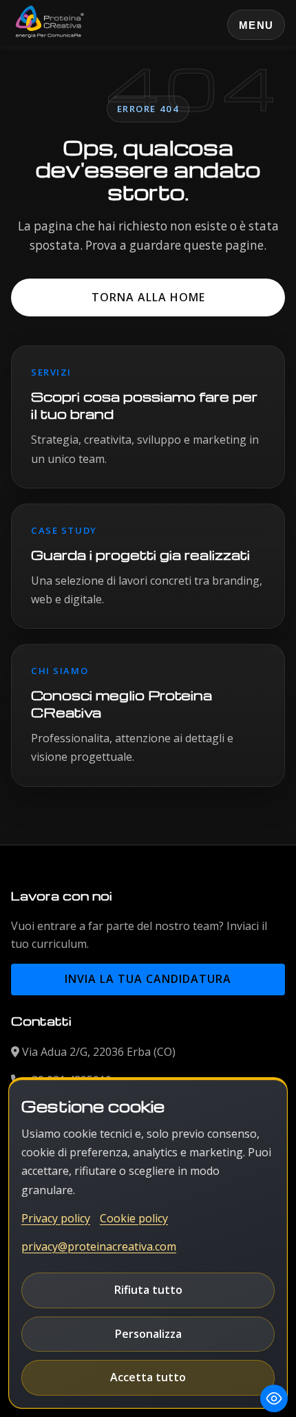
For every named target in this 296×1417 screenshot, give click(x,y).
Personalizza (148, 1333)
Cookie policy (134, 1218)
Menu (256, 25)
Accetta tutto (148, 1377)
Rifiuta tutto (148, 1289)
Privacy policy (55, 1218)
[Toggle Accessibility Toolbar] (274, 1398)
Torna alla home (148, 297)
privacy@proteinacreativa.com (98, 1246)
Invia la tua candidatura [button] (148, 978)
